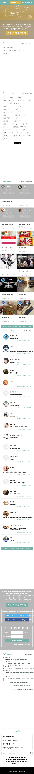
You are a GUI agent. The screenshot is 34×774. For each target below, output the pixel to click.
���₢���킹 (22, 761)
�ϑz (10, 136)
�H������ (8, 121)
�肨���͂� (20, 97)
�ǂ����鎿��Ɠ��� (22, 685)
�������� (8, 124)
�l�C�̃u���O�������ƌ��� (17, 549)
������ (26, 100)
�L (26, 127)
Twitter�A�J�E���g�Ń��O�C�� (18, 616)
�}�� (6, 50)
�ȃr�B (17, 33)
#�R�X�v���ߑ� (19, 103)
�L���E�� (8, 47)
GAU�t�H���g (28, 689)
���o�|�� (17, 100)
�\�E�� (6, 139)
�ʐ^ (22, 121)
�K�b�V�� (18, 136)
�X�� (18, 133)
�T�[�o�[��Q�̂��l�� (18, 659)
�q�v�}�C (7, 100)
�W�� (21, 109)
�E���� (21, 106)
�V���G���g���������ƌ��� (17, 327)
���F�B (7, 118)
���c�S (27, 136)
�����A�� (13, 127)
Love (13, 118)
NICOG (6, 97)
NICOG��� (7, 103)
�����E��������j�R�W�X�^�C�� (18, 115)
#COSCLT (13, 106)
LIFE (21, 127)
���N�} (25, 133)
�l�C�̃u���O (8, 744)
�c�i (24, 47)
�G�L (16, 112)
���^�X (17, 47)
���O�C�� (27, 2)
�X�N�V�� (8, 112)
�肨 (12, 133)
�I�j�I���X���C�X (11, 53)
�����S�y (22, 130)
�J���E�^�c (17, 763)
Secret (5, 127)
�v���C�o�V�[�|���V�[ (16, 759)
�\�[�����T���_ (16, 50)
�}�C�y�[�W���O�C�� (13, 748)
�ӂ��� (19, 689)
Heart (18, 118)
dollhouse (6, 130)
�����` (24, 124)
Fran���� (13, 109)
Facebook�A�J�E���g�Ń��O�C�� (18, 620)
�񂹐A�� (6, 133)
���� (12, 97)
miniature (13, 130)
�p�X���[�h (6, 636)
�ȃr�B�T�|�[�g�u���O (19, 682)
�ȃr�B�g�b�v (8, 736)
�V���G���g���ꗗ (11, 740)
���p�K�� (11, 761)
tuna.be (17, 731)
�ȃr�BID (6, 632)
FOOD (5, 136)
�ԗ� (16, 124)
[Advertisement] (17, 162)
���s (6, 109)
